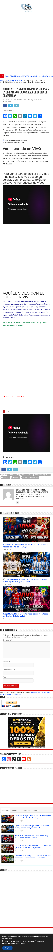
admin (7, 100)
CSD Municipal (27, 475)
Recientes (5, 811)
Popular (15, 811)
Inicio (4, 80)
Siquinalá (16, 477)
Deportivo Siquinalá (42, 475)
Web (4, 677)
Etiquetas (36, 811)
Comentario (7, 640)
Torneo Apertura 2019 (30, 477)
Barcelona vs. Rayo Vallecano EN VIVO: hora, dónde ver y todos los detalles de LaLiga (26, 546)
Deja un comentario (37, 100)
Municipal (5, 477)
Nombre (6, 662)
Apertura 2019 (14, 475)
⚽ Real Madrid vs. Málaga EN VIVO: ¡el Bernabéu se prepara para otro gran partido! (25, 580)
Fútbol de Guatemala (15, 80)
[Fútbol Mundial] (26, 8)
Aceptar (7, 948)
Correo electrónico (10, 669)
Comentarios (25, 811)
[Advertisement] (26, 41)
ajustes (21, 943)
